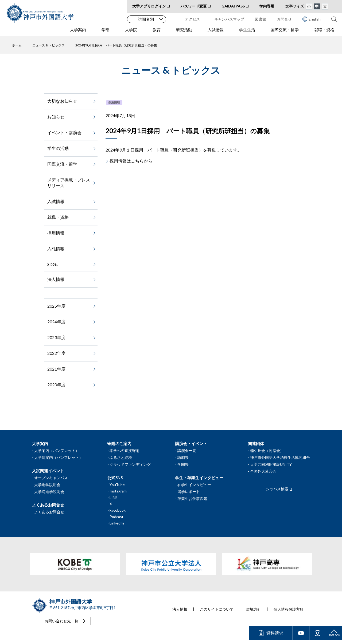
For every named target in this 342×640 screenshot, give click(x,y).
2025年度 (56, 305)
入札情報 (55, 248)
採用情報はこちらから (131, 160)
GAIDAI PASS (233, 6)
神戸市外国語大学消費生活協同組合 (280, 457)
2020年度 (56, 384)
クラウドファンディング (130, 464)
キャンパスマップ (229, 19)
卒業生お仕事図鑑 (192, 498)
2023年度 (56, 337)
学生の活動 (58, 148)
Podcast (116, 516)
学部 (106, 29)
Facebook (118, 510)
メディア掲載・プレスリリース (68, 182)
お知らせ (55, 116)
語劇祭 (183, 457)
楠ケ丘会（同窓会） (267, 450)
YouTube (117, 484)
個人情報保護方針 (289, 609)
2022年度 (56, 353)
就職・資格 (324, 29)
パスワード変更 (194, 6)
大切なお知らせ (62, 101)
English (315, 19)
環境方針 (253, 609)
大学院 (131, 29)
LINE (114, 497)
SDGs (52, 264)
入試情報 (216, 29)
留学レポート (188, 491)
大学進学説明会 (47, 484)
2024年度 (56, 321)
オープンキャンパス (51, 477)
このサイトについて (217, 609)
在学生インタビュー (194, 484)
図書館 (260, 19)
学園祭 (183, 464)
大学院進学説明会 (49, 491)
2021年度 (56, 368)
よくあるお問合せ (49, 512)
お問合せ (284, 19)
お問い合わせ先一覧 (61, 621)
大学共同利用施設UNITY (271, 464)
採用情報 (114, 102)
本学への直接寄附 (124, 450)
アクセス (192, 19)
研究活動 (184, 29)
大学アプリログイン (149, 6)
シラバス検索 (277, 489)
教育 (157, 29)
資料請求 (274, 632)
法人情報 (55, 279)
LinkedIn (117, 523)
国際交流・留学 (285, 29)
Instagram (118, 491)
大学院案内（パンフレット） (58, 457)
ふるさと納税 (121, 457)
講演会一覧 (186, 450)
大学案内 (78, 29)
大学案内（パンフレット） (56, 450)
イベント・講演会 (64, 132)
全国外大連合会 (263, 471)
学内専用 (266, 6)
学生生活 (247, 29)
